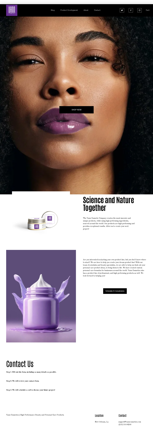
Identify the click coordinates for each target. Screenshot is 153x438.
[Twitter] (122, 10)
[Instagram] (139, 10)
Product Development (69, 10)
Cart (148, 10)
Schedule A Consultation (114, 291)
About (85, 10)
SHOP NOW (76, 110)
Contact (97, 10)
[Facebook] (131, 10)
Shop (53, 10)
